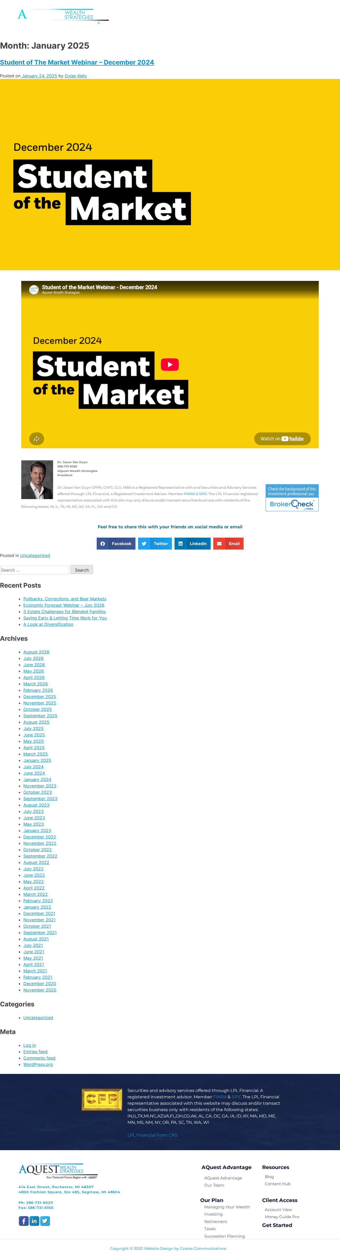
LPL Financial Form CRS (152, 1135)
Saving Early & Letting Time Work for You (65, 618)
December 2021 (39, 913)
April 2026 (34, 677)
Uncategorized (35, 555)
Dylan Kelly (76, 75)
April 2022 (34, 888)
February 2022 (38, 900)
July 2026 (33, 658)
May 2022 (33, 881)
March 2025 (35, 754)
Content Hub (261, 16)
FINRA (189, 494)
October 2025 (37, 709)
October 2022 (37, 849)
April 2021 (33, 964)
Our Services (191, 16)
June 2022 (34, 875)
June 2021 (33, 951)
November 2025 (39, 703)
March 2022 (35, 894)
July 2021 (33, 945)
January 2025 (37, 760)
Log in (29, 1045)
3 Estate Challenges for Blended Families (64, 611)
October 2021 (37, 926)
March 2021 (35, 970)
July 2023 (33, 811)
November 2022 (39, 843)
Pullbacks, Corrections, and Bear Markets (64, 598)
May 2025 (33, 741)
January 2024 (37, 779)
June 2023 (34, 817)
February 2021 (37, 977)
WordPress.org (38, 1064)
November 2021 (39, 919)
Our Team (225, 16)
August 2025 (36, 722)
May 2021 (33, 958)
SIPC (203, 494)
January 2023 (37, 830)
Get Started (277, 1225)
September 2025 (40, 715)
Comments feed (39, 1058)
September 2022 (40, 856)
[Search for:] (35, 570)
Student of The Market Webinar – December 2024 (77, 62)
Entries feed (35, 1051)
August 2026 (36, 652)
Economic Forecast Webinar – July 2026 (63, 605)
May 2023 (33, 824)
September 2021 (40, 932)
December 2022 (39, 837)
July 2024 (33, 766)
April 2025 (34, 747)
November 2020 (39, 990)
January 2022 (37, 907)
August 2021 (36, 939)
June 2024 (34, 773)
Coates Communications (203, 1248)
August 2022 (36, 862)
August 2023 (36, 805)
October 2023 (37, 792)
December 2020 (39, 983)
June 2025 (34, 734)
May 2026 (33, 671)
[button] (116, 544)
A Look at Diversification (48, 624)
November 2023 (39, 785)
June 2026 (34, 664)
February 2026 (38, 690)
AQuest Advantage (145, 16)
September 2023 (40, 798)
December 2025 (39, 696)
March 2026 (35, 683)
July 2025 (33, 728)
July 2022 (33, 868)
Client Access (300, 16)
